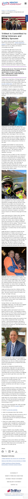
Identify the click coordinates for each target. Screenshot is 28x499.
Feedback (26, 18)
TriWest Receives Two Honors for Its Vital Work (13, 458)
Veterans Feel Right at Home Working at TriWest (14, 460)
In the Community (10, 10)
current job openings (12, 410)
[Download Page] (16, 451)
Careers (17, 406)
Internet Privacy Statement (14, 478)
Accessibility (14, 473)
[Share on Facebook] (2, 451)
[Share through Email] (12, 451)
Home (3, 10)
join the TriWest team (7, 83)
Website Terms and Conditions (14, 475)
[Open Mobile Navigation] (26, 3)
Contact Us (14, 484)
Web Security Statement (14, 481)
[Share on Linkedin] (9, 451)
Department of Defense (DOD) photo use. (14, 495)
